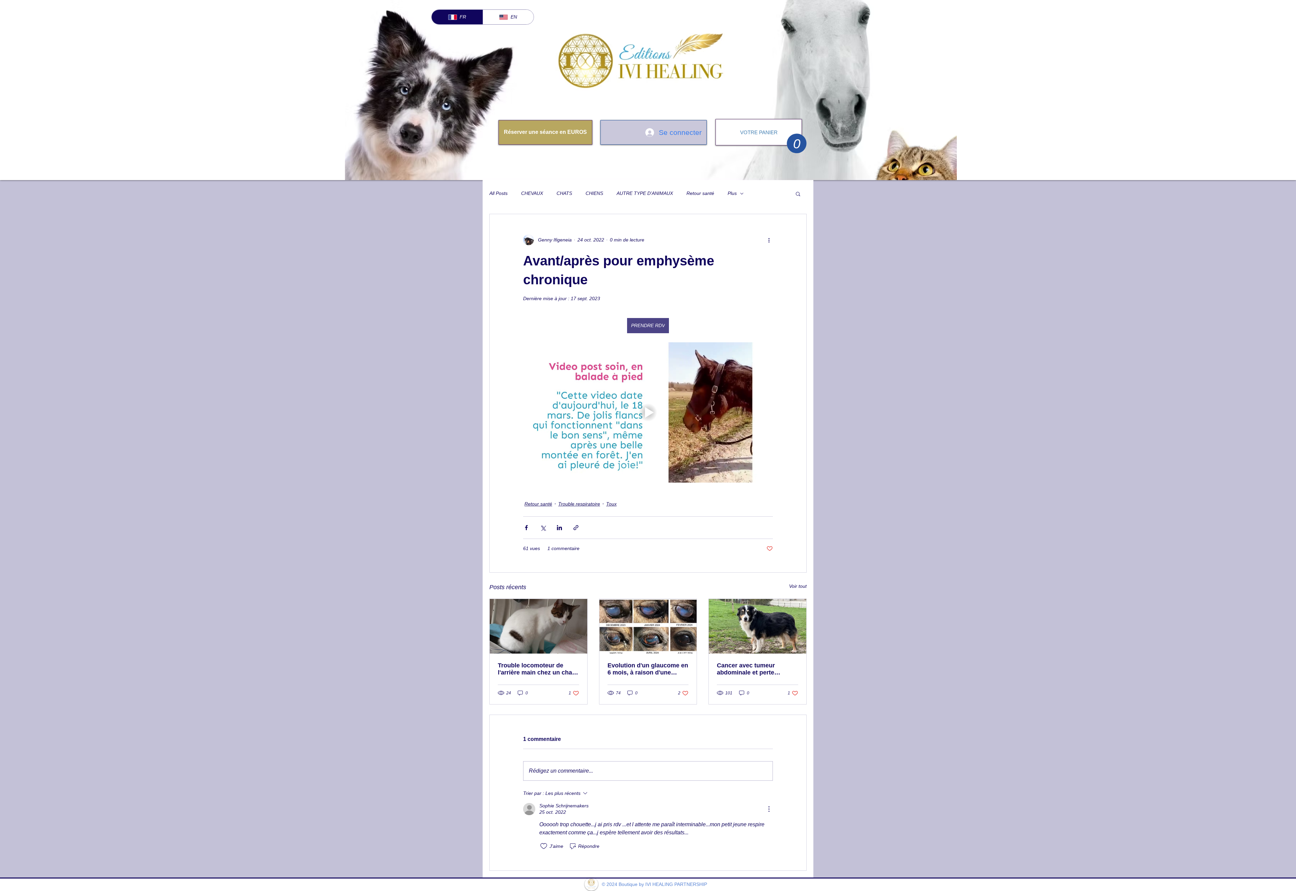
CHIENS (594, 193)
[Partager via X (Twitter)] (543, 527)
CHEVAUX (532, 193)
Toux (611, 504)
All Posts (498, 193)
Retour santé (700, 193)
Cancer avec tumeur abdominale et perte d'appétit (746, 669)
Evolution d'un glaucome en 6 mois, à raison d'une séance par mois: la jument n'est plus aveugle (648, 669)
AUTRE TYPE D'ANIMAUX (645, 193)
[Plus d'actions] (769, 240)
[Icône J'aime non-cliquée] (543, 846)
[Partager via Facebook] (526, 527)
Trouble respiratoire (579, 504)
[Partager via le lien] (576, 527)
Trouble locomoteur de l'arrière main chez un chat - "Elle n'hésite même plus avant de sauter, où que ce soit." (538, 669)
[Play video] (648, 412)
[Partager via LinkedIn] (559, 527)
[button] (797, 143)
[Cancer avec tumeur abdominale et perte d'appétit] (757, 626)
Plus (732, 193)
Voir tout (798, 586)
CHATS (564, 193)
